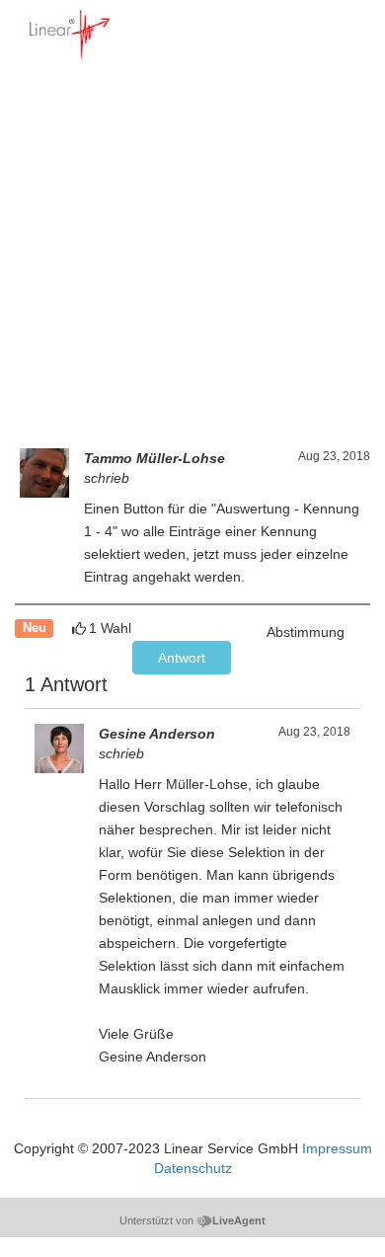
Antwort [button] (181, 658)
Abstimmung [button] (306, 632)
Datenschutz (193, 1168)
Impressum (337, 1148)
